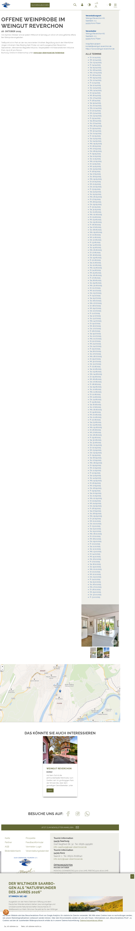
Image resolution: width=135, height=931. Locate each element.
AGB (7, 846)
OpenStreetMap (88, 721)
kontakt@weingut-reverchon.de (98, 46)
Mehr (50, 790)
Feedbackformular (34, 842)
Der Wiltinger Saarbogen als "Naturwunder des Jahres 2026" (32, 887)
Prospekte (30, 838)
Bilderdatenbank (13, 851)
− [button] (2, 669)
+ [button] (2, 666)
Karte (7, 838)
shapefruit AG (116, 721)
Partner (8, 842)
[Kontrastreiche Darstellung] (89, 5)
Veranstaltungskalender (36, 851)
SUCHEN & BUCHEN (40, 5)
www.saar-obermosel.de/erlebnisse (48, 53)
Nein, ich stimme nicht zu (31, 926)
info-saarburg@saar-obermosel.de (70, 847)
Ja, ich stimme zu (11, 926)
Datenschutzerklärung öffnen (91, 920)
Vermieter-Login (34, 846)
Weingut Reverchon (59, 768)
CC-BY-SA (102, 721)
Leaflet (74, 721)
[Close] (132, 876)
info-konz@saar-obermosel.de (68, 859)
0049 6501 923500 (93, 44)
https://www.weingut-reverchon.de (100, 49)
